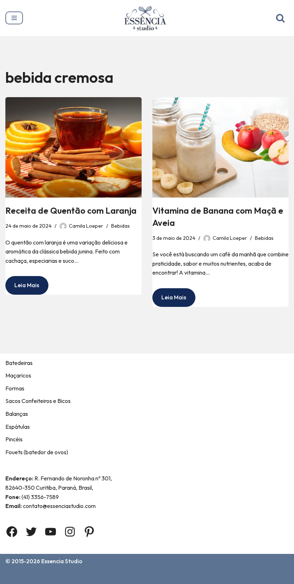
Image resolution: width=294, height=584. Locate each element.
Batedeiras (19, 362)
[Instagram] (69, 531)
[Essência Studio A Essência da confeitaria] (147, 18)
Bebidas (120, 226)
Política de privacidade (195, 576)
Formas (14, 388)
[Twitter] (31, 531)
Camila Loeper (86, 226)
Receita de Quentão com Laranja (71, 210)
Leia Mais (22, 288)
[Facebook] (11, 531)
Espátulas (17, 426)
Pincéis (14, 439)
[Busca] (280, 18)
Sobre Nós (46, 576)
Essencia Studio (61, 561)
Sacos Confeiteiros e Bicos (38, 400)
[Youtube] (50, 531)
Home (15, 576)
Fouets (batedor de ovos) (36, 452)
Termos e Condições (128, 576)
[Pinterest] (89, 531)
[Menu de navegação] (14, 17)
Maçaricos (18, 375)
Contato (80, 576)
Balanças (16, 413)
